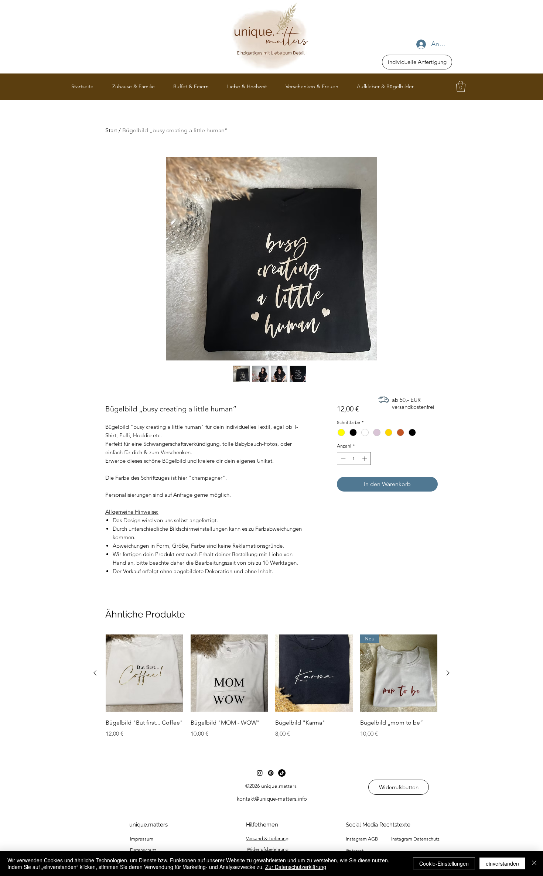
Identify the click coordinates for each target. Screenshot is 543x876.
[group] (271, 691)
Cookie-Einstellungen (444, 863)
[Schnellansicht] (144, 673)
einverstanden (502, 863)
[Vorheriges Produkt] (94, 672)
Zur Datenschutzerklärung (295, 866)
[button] (460, 86)
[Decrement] (342, 458)
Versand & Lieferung (267, 838)
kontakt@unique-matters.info (272, 798)
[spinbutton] (353, 458)
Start (111, 130)
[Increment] (365, 458)
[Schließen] (534, 863)
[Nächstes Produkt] (448, 672)
